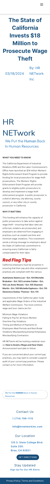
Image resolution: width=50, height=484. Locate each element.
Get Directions (28, 457)
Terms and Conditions (33, 480)
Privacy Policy (13, 480)
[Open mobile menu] (41, 4)
